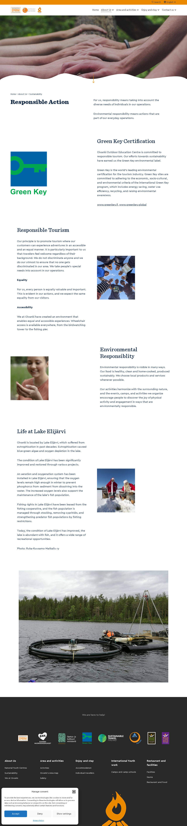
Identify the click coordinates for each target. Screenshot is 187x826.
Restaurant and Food (157, 782)
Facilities (151, 772)
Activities (44, 768)
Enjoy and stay (149, 10)
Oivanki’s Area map (49, 773)
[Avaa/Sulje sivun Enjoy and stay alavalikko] (158, 10)
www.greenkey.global (133, 204)
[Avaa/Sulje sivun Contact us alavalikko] (175, 10)
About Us (106, 10)
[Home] (27, 10)
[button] (73, 791)
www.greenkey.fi (107, 204)
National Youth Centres (16, 768)
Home (95, 10)
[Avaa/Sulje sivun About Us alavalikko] (113, 10)
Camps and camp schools (123, 772)
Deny (40, 814)
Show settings (64, 814)
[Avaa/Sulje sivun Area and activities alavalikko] (138, 10)
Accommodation (83, 768)
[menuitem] (95, 10)
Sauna (150, 777)
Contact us (168, 10)
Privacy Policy (38, 820)
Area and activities (126, 10)
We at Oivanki (11, 778)
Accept (15, 814)
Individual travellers (85, 773)
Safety (43, 778)
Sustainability (11, 773)
